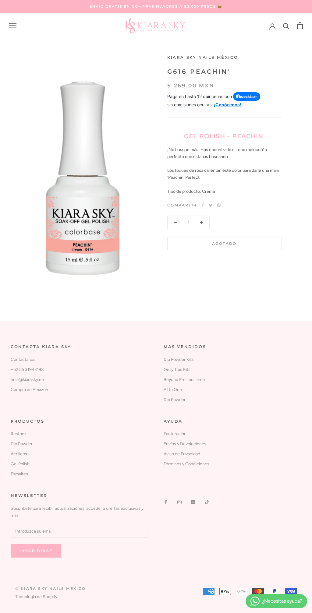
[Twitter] (211, 205)
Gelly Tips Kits (177, 369)
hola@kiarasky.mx (28, 379)
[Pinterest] (219, 205)
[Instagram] (179, 502)
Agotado (224, 243)
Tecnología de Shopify (36, 596)
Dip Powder (175, 399)
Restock (19, 433)
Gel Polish (20, 464)
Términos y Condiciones (186, 464)
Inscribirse (36, 550)
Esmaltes (19, 474)
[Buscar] (286, 26)
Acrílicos (19, 453)
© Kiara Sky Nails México (50, 588)
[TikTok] (207, 502)
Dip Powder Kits (179, 359)
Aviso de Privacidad (182, 453)
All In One (173, 389)
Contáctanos (23, 359)
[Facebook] (203, 205)
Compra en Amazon (29, 389)
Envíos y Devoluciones (185, 443)
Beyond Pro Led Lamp (184, 379)
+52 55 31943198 (27, 369)
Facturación (175, 433)
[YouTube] (193, 502)
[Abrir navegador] (12, 25)
